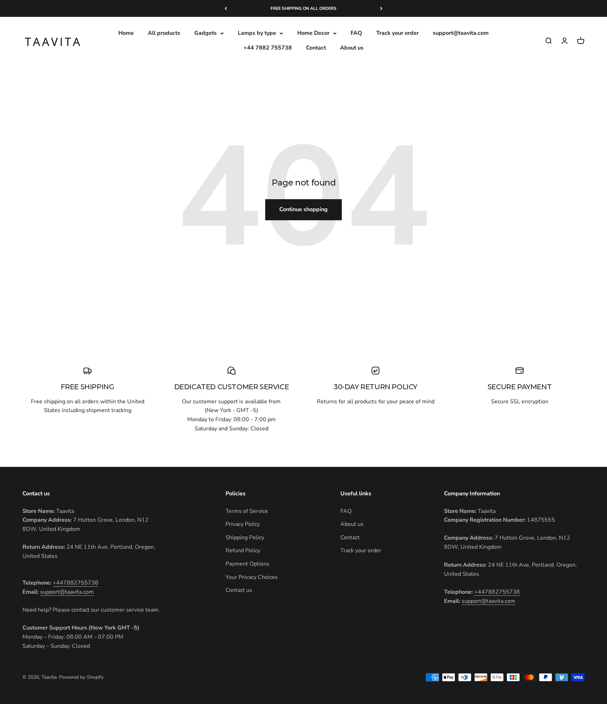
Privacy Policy (243, 524)
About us (352, 48)
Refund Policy (243, 550)
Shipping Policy (245, 537)
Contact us (239, 590)
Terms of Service (247, 511)
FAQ (356, 33)
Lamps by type (257, 33)
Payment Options (247, 564)
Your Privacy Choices (252, 577)
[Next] (381, 8)
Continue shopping (303, 209)
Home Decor (313, 33)
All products (164, 33)
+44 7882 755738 (267, 48)
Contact (316, 48)
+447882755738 (75, 583)
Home (126, 33)
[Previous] (225, 8)
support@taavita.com (461, 33)
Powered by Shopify (81, 677)
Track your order (397, 33)
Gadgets (205, 33)
